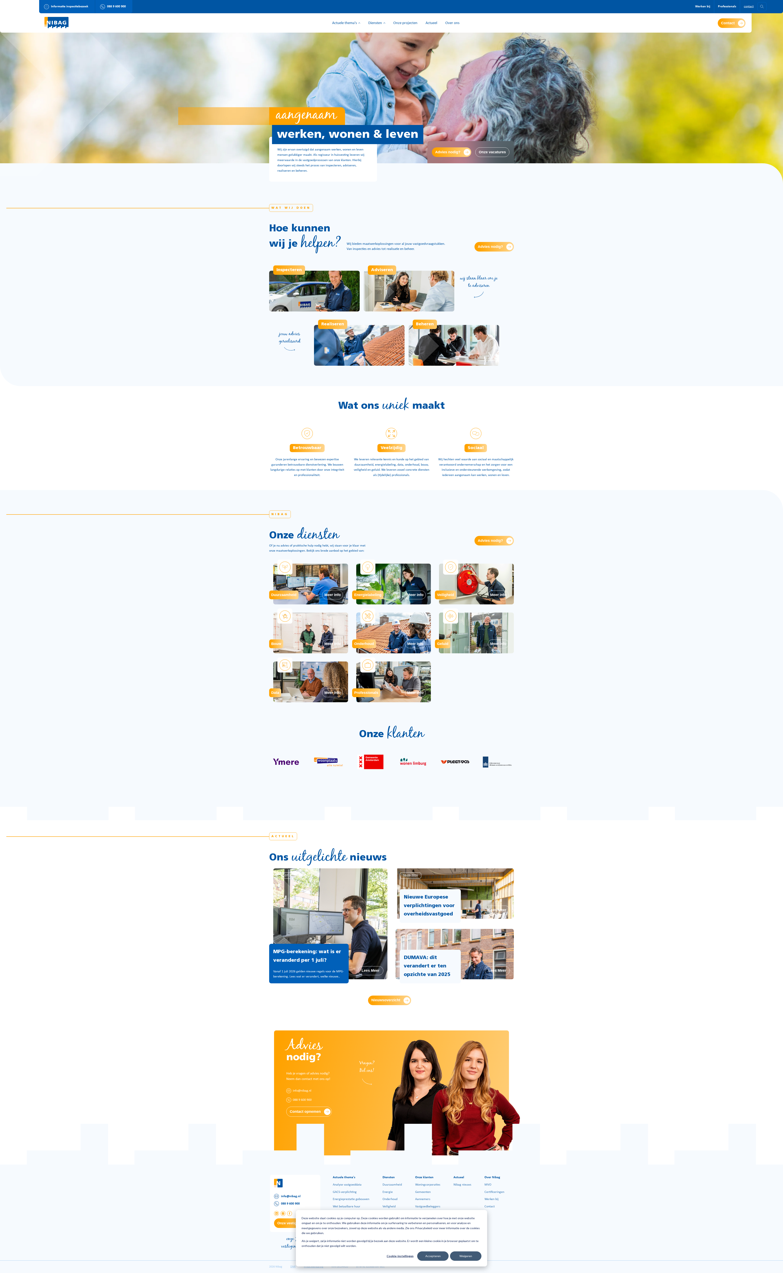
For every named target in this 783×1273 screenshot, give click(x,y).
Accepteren (433, 1256)
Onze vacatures (492, 152)
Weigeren (465, 1256)
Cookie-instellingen (400, 1256)
